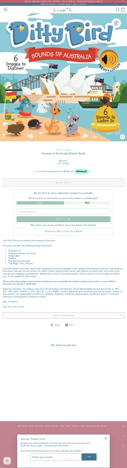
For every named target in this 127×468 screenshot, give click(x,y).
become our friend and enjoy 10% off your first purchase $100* (63, 426)
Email (40, 202)
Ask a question (63, 315)
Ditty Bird (63, 150)
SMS (87, 202)
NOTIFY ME (26, 411)
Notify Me (63, 219)
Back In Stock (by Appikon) (70, 231)
